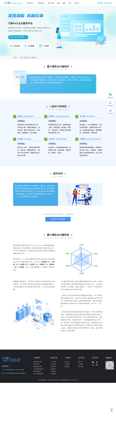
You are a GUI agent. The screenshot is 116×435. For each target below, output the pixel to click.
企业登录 (31, 46)
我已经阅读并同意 (50, 214)
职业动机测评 (37, 371)
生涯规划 (53, 373)
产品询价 (80, 364)
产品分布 (67, 361)
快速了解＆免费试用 (17, 37)
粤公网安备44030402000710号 (69, 380)
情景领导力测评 (37, 366)
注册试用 (110, 113)
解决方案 (41, 3)
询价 (70, 3)
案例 (64, 3)
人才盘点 (53, 364)
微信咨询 (110, 97)
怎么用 (76, 3)
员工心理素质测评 (38, 373)
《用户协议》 (60, 214)
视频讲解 (67, 366)
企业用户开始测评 (58, 219)
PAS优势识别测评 (38, 369)
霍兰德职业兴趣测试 (28, 58)
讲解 (58, 3)
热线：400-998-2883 (106, 3)
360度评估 (36, 364)
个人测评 (46, 46)
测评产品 (30, 3)
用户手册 (51, 3)
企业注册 (16, 46)
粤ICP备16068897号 (53, 380)
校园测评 (53, 369)
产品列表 (67, 364)
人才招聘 (53, 361)
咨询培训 (53, 371)
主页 (15, 58)
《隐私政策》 (70, 214)
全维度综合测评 (37, 361)
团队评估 (53, 366)
